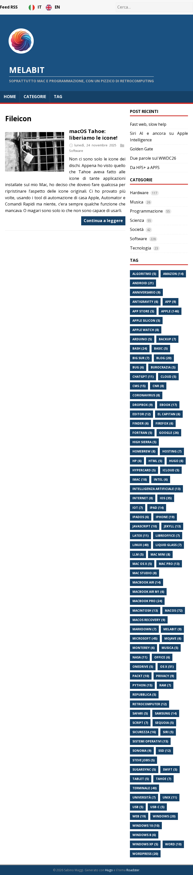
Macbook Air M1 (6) (148, 592)
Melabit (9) (172, 629)
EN (57, 7)
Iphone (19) (165, 517)
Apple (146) (170, 311)
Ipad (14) (157, 508)
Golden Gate (141, 149)
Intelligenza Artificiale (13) (156, 489)
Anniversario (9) (146, 292)
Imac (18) (139, 479)
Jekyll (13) (172, 526)
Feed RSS (9, 7)
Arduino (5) (142, 339)
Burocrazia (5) (163, 367)
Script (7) (140, 723)
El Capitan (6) (169, 414)
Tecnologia (140, 248)
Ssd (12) (164, 750)
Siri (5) (168, 732)
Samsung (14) (166, 713)
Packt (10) (140, 676)
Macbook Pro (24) (147, 601)
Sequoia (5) (164, 723)
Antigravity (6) (145, 302)
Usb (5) (137, 807)
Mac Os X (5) (142, 564)
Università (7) (144, 797)
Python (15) (142, 685)
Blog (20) (163, 358)
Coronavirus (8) (146, 395)
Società (136, 229)
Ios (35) (166, 498)
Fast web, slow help (148, 124)
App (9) (170, 302)
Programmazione (146, 211)
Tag (58, 96)
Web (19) (139, 816)
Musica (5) (170, 648)
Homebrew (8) (143, 451)
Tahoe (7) (163, 779)
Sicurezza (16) (144, 732)
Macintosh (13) (145, 610)
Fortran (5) (142, 433)
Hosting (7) (171, 451)
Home (10, 96)
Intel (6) (161, 479)
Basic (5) (161, 348)
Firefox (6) (164, 423)
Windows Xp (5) (145, 844)
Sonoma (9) (141, 750)
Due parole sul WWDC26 (153, 158)
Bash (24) (139, 348)
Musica (136, 202)
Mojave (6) (172, 638)
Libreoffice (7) (168, 535)
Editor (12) (141, 414)
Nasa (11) (139, 657)
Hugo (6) (176, 461)
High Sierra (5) (144, 442)
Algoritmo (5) (144, 274)
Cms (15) (139, 386)
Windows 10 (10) (145, 825)
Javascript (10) (144, 526)
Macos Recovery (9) (148, 620)
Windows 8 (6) (144, 835)
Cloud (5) (168, 376)
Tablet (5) (140, 779)
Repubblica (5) (144, 694)
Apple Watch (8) (145, 330)
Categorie (35, 96)
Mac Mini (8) (160, 554)
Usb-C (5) (157, 807)
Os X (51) (167, 666)
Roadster (132, 870)
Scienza (137, 220)
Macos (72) (173, 610)
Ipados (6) (140, 517)
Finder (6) (140, 423)
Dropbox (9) (142, 405)
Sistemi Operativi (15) (150, 741)
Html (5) (155, 461)
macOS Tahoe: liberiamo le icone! (93, 134)
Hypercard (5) (144, 470)
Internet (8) (142, 498)
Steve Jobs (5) (143, 760)
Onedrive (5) (142, 666)
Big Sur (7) (140, 358)
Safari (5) (140, 713)
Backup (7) (167, 339)
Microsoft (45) (144, 638)
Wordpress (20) (145, 854)
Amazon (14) (173, 274)
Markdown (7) (144, 629)
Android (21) (143, 283)
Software (76, 150)
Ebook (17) (168, 405)
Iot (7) (137, 508)
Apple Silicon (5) (146, 320)
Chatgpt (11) (143, 376)
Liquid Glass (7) (168, 545)
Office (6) (162, 657)
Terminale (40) (144, 788)
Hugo (109, 870)
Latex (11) (140, 535)
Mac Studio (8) (144, 573)
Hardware (139, 192)
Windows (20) (164, 816)
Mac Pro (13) (169, 564)
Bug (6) (138, 367)
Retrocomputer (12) (149, 704)
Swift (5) (170, 769)
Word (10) (173, 844)
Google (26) (169, 433)
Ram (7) (165, 685)
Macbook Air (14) (146, 582)
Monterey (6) (143, 648)
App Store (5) (143, 311)
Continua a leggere (103, 220)
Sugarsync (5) (144, 769)
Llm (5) (137, 554)
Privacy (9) (165, 676)
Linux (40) (140, 545)
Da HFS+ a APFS (145, 167)
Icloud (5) (171, 470)
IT (40, 7)
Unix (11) (170, 797)
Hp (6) (136, 461)
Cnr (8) (158, 386)
